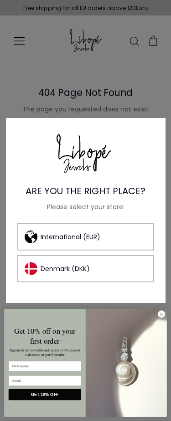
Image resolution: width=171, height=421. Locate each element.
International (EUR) (70, 236)
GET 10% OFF (45, 394)
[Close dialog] (161, 314)
